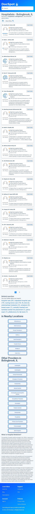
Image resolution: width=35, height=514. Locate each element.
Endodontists (17, 383)
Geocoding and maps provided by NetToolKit (13, 507)
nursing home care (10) (13, 303)
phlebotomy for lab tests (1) (18, 312)
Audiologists (17, 365)
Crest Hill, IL (17, 353)
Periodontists (17, 412)
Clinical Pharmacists (17, 374)
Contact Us (20, 489)
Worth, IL (17, 334)
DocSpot (8, 4)
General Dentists (17, 388)
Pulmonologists (17, 426)
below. (7, 18)
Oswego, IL (17, 348)
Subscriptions (5, 495)
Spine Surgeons (17, 430)
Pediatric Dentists (17, 408)
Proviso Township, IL (17, 330)
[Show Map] (2, 21)
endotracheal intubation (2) (10, 305)
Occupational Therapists (17, 398)
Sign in (4, 501)
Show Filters (9, 21)
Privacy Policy (21, 501)
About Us (4, 489)
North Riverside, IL (17, 339)
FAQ (19, 492)
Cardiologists (17, 370)
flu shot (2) (25, 303)
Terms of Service (22, 504)
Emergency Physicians (17, 379)
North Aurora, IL (17, 325)
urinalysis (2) (25, 305)
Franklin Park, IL (17, 344)
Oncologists (17, 403)
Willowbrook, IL (17, 321)
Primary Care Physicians (17, 421)
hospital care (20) (7, 300)
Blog (3, 492)
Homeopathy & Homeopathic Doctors (17, 393)
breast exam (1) (6, 307)
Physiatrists (17, 417)
